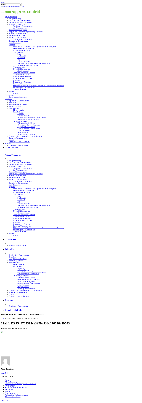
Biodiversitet (21, 56)
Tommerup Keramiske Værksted (24, 73)
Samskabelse (9, 389)
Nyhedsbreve (10, 239)
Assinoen (20, 114)
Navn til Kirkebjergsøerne (21, 69)
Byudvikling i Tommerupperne (19, 101)
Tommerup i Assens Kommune (19, 142)
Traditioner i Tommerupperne (23, 26)
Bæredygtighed (18, 112)
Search (3, 2)
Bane (19, 54)
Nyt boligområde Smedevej (22, 76)
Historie (11, 91)
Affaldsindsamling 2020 (21, 74)
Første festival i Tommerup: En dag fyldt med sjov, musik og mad (34, 46)
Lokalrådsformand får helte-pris (23, 48)
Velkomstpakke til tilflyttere (26, 123)
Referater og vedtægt (16, 106)
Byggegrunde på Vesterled (26, 127)
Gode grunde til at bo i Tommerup (20, 22)
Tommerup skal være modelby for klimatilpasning (25, 136)
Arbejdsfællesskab (23, 61)
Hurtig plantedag (22, 71)
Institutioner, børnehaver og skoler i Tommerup (20, 384)
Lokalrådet (10, 249)
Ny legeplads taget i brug (21, 50)
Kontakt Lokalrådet (13, 310)
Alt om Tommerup (13, 155)
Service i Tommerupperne (17, 33)
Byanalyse (16, 80)
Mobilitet (8, 391)
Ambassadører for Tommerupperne (28, 129)
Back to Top (5, 400)
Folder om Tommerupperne (22, 84)
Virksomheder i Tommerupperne (24, 39)
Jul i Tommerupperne (20, 28)
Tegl (18, 60)
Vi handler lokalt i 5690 (17, 35)
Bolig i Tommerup (15, 18)
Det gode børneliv (23, 132)
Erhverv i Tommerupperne (18, 37)
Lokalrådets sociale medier (18, 97)
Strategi (11, 140)
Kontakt (7, 380)
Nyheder (12, 45)
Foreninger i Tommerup (17, 24)
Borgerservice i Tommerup (22, 82)
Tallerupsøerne (18, 52)
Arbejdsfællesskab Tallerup (18, 104)
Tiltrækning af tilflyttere (21, 121)
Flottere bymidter (19, 110)
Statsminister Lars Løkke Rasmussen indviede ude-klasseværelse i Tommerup (38, 86)
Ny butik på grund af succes (22, 78)
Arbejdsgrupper (14, 108)
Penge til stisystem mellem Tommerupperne (31, 117)
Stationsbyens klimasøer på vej (27, 65)
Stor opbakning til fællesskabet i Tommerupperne (33, 63)
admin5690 (4, 373)
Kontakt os (12, 102)
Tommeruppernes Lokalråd (20, 11)
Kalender (9, 300)
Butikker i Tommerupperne (18, 30)
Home (3, 318)
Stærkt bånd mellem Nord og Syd (16, 387)
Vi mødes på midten (19, 67)
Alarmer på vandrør (19, 89)
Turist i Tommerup (15, 43)
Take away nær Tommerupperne (19, 20)
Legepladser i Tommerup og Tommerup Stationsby (26, 32)
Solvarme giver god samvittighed (24, 87)
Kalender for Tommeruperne (18, 41)
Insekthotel (21, 58)
